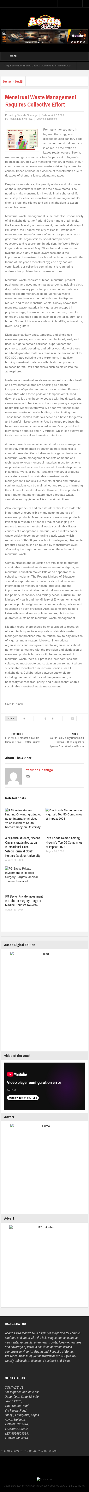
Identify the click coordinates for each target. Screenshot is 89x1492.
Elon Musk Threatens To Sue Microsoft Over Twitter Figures (23, 738)
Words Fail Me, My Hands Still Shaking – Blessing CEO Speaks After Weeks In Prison (66, 740)
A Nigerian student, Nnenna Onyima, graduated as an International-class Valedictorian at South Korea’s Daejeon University (22, 847)
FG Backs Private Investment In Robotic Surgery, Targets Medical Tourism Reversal (24, 900)
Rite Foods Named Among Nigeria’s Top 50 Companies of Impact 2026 (64, 842)
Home (7, 81)
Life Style (22, 118)
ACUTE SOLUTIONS (74, 1485)
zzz (30, 118)
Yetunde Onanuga (39, 770)
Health (19, 81)
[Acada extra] (44, 22)
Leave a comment (47, 118)
